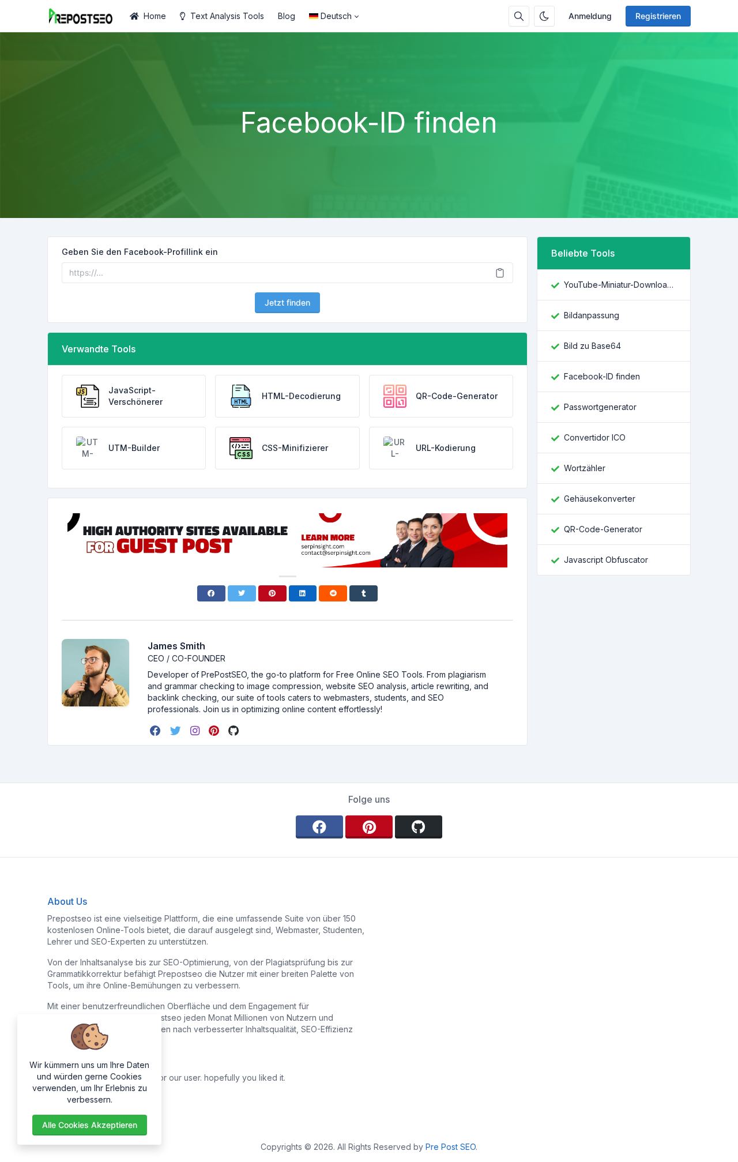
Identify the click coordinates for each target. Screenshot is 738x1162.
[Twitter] (242, 593)
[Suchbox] (519, 16)
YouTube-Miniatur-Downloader (620, 284)
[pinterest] (215, 731)
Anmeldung (590, 16)
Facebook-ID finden (602, 376)
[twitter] (177, 731)
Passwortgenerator (600, 407)
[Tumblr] (363, 593)
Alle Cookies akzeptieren (89, 1125)
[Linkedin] (303, 593)
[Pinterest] (272, 593)
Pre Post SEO (451, 1147)
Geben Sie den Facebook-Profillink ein (140, 252)
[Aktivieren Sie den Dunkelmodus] (544, 16)
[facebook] (156, 731)
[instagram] (196, 731)
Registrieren (658, 16)
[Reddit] (333, 593)
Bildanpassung (591, 315)
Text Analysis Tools (227, 16)
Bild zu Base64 (592, 346)
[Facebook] (211, 593)
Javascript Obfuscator (606, 560)
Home (155, 16)
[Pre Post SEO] (85, 16)
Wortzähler (584, 468)
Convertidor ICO (595, 437)
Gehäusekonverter (599, 498)
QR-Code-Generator (603, 529)
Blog (286, 16)
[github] (234, 731)
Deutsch (336, 16)
